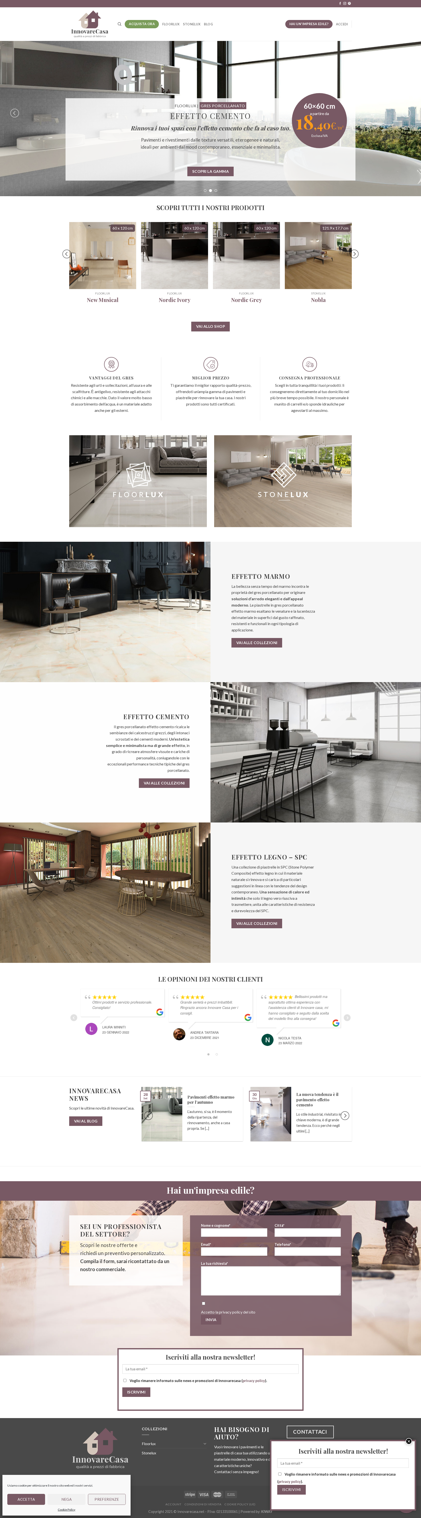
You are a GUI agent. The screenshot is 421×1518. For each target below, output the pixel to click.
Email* (206, 1244)
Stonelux (192, 24)
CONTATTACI (310, 1432)
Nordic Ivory (175, 299)
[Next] (406, 113)
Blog (208, 24)
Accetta (26, 1499)
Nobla (318, 299)
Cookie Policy (66, 1509)
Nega (66, 1499)
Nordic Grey (246, 299)
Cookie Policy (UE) (240, 1504)
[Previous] (14, 113)
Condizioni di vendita (202, 1504)
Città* (279, 1225)
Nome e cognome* (215, 1225)
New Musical (102, 299)
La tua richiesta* (214, 1263)
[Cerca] (119, 24)
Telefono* (283, 1244)
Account (173, 1504)
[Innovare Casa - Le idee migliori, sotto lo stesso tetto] (89, 24)
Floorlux (171, 24)
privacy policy (230, 1312)
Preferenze (107, 1499)
